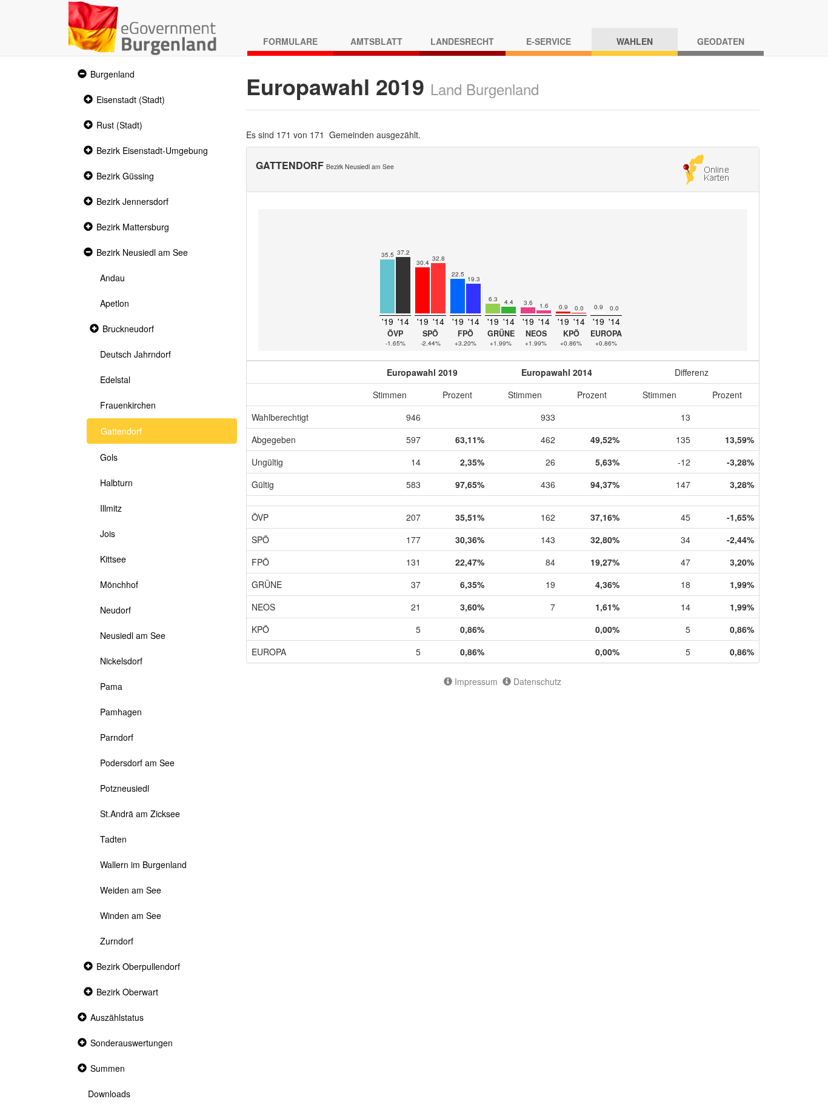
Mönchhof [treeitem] (119, 584)
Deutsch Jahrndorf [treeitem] (135, 354)
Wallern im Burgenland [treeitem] (143, 864)
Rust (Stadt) (119, 125)
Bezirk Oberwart (127, 992)
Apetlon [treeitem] (114, 303)
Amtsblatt (376, 41)
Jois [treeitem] (107, 533)
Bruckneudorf (128, 329)
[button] (81, 74)
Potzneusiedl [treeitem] (124, 788)
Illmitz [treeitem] (111, 508)
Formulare (290, 41)
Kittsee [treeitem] (113, 559)
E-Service (548, 41)
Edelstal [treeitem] (115, 379)
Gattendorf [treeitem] (121, 431)
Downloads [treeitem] (109, 1094)
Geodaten (720, 41)
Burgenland (112, 74)
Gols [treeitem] (109, 457)
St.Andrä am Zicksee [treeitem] (140, 813)
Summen (107, 1068)
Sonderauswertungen (131, 1043)
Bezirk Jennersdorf (132, 201)
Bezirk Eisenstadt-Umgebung (152, 150)
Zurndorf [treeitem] (116, 941)
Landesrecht (462, 41)
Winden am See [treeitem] (130, 915)
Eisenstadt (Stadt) (130, 99)
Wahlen (634, 41)
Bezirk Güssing (125, 176)
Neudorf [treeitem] (115, 610)
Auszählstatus (117, 1017)
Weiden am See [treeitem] (130, 890)
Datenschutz (536, 681)
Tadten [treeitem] (113, 839)
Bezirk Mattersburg (132, 227)
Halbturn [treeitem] (116, 482)
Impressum (475, 681)
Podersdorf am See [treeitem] (137, 763)
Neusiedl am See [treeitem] (132, 635)
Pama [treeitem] (111, 686)
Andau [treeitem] (112, 278)
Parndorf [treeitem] (116, 737)
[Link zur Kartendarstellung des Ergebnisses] (706, 168)
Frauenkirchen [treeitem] (128, 405)
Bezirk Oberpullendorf (138, 966)
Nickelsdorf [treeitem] (121, 661)
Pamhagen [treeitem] (121, 712)
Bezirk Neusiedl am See (142, 252)
